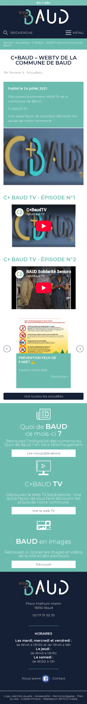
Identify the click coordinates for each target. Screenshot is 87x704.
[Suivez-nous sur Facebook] (45, 678)
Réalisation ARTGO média (60, 699)
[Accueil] (43, 17)
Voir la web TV (43, 511)
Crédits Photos (31, 699)
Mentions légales (63, 696)
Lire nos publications (43, 453)
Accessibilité (42, 696)
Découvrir (44, 564)
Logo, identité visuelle (18, 696)
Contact (58, 678)
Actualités (34, 72)
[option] (43, 353)
